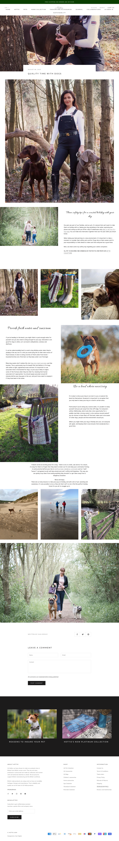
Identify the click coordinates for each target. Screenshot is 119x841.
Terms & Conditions (102, 771)
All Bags (65, 774)
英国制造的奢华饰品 (102, 786)
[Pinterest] (21, 794)
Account (94, 7)
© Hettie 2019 (12, 832)
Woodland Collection (69, 786)
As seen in (109, 9)
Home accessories (68, 780)
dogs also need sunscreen (39, 363)
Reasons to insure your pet (27, 742)
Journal (79, 9)
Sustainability (59, 12)
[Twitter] (12, 794)
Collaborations (94, 9)
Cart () (111, 7)
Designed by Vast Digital (14, 836)
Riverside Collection (69, 790)
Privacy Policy (101, 777)
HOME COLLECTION (38, 9)
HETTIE (17, 9)
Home (8, 9)
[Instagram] (16, 794)
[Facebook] (8, 794)
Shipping (99, 783)
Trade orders (100, 774)
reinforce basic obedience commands (66, 469)
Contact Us (100, 768)
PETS (25, 9)
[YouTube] (25, 794)
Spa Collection (67, 783)
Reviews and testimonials (104, 790)
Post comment (37, 683)
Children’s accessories (69, 777)
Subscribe (14, 817)
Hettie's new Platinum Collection (86, 742)
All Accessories (67, 771)
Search (102, 7)
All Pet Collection (68, 768)
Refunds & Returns (102, 780)
